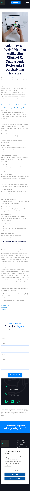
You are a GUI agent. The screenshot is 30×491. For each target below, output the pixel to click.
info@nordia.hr (14, 389)
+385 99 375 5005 (14, 395)
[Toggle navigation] (27, 2)
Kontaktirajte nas (15, 2)
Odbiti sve (15, 474)
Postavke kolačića (15, 470)
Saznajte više (8, 465)
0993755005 (4, 309)
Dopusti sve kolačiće (15, 478)
